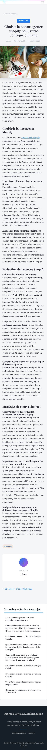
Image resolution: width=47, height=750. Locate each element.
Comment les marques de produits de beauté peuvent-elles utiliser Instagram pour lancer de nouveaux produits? (22, 657)
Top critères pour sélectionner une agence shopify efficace (23, 683)
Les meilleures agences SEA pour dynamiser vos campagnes (19, 618)
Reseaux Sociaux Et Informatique (23, 713)
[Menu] (42, 2)
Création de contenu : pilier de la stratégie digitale (23, 637)
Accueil (5, 13)
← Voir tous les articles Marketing (17, 589)
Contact (31, 733)
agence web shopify (30, 137)
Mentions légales (19, 733)
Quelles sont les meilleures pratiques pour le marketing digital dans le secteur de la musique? (23, 647)
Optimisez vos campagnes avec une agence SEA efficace (23, 691)
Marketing (14, 13)
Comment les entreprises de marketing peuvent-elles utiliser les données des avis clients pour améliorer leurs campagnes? (23, 628)
